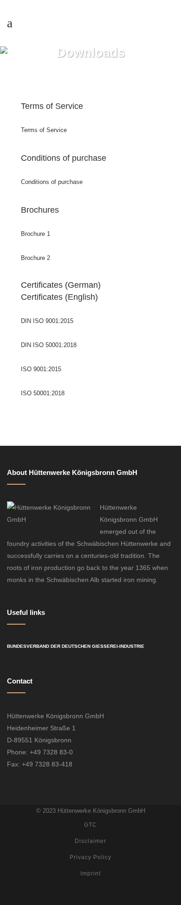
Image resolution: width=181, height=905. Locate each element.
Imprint (90, 873)
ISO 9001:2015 (41, 369)
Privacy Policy (90, 857)
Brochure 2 (35, 257)
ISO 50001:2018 (43, 393)
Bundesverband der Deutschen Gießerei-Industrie (75, 646)
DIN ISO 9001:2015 (47, 320)
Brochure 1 (35, 233)
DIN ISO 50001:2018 (49, 345)
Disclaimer (90, 841)
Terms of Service (44, 130)
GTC (90, 825)
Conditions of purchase (52, 181)
